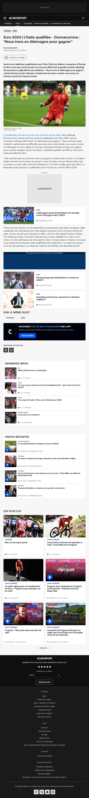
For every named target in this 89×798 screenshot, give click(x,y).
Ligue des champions (44, 713)
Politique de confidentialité (44, 770)
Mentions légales (44, 774)
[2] (41, 666)
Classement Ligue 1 (44, 699)
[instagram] (53, 792)
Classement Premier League (44, 706)
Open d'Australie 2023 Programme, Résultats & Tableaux (44, 745)
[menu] (83, 18)
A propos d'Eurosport (44, 756)
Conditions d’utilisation (44, 767)
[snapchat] (47, 792)
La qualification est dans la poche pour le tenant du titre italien (32, 135)
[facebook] (36, 792)
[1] (39, 666)
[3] (44, 666)
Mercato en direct (44, 717)
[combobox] (44, 675)
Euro (14, 31)
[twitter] (41, 792)
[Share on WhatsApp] (11, 350)
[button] (4, 18)
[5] (50, 666)
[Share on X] (5, 350)
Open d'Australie (44, 731)
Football (7, 31)
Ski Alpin (44, 735)
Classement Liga (44, 710)
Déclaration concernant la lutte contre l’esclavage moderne (44, 777)
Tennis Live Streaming (44, 741)
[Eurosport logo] (18, 18)
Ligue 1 (44, 696)
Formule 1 (44, 728)
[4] (47, 666)
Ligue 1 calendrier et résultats (44, 703)
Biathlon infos (45, 738)
